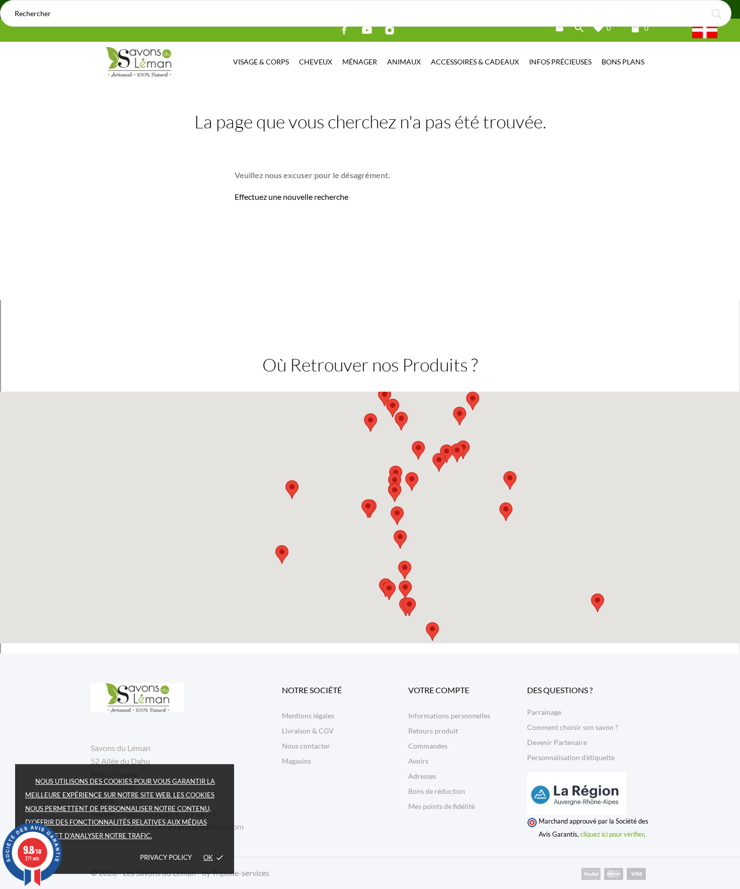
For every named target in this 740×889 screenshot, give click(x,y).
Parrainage (544, 712)
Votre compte (438, 690)
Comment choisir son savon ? (572, 727)
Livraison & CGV (308, 730)
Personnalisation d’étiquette (571, 757)
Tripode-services (240, 872)
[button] (411, 481)
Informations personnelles (449, 715)
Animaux (404, 61)
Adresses (422, 776)
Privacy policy (166, 857)
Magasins (296, 761)
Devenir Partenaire (557, 742)
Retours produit (433, 730)
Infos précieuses (560, 61)
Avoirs (418, 761)
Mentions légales (308, 715)
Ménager (359, 61)
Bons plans (623, 61)
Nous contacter (306, 746)
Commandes (428, 746)
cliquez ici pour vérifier (612, 834)
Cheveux (315, 61)
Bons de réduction (436, 791)
